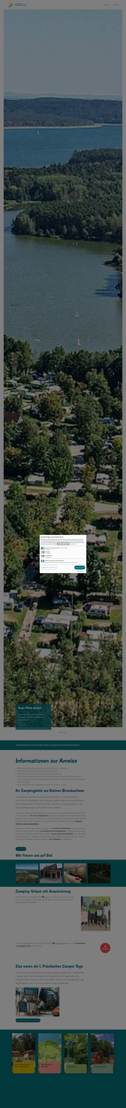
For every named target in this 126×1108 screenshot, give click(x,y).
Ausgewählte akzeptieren (49, 567)
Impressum (72, 544)
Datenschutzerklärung (63, 544)
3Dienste (48, 557)
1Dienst (47, 549)
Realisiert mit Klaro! (81, 571)
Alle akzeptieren (79, 567)
